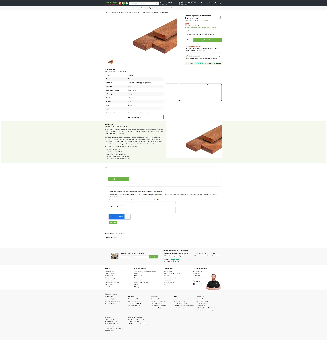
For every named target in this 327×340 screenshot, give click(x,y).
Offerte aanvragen (169, 280)
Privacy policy (109, 284)
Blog (165, 284)
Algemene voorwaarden (112, 282)
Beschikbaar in (189, 31)
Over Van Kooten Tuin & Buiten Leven (145, 271)
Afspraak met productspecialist (172, 273)
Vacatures (137, 278)
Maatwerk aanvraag (110, 280)
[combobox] (144, 3)
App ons (197, 273)
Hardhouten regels (131, 12)
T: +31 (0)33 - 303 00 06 (157, 303)
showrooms (204, 253)
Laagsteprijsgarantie (169, 282)
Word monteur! (138, 280)
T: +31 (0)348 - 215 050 (111, 324)
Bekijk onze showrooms (119, 179)
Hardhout (121, 12)
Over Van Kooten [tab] (140, 268)
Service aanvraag (110, 278)
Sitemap (136, 287)
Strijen (175, 296)
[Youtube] (193, 284)
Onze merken (138, 275)
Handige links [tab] (168, 268)
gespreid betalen (176, 253)
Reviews (107, 287)
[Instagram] (196, 284)
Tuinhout (113, 12)
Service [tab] (107, 268)
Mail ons (197, 275)
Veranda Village (168, 271)
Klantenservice (109, 271)
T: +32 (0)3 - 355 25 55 (202, 303)
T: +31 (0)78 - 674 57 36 (180, 303)
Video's (136, 284)
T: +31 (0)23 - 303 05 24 (134, 303)
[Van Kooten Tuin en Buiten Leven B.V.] (116, 3)
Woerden (108, 317)
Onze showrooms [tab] (111, 294)
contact (211, 194)
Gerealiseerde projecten (141, 282)
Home (106, 12)
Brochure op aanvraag (170, 278)
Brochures (166, 275)
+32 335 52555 (199, 271)
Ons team (137, 273)
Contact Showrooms (110, 273)
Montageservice (109, 275)
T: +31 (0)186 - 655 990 (111, 303)
